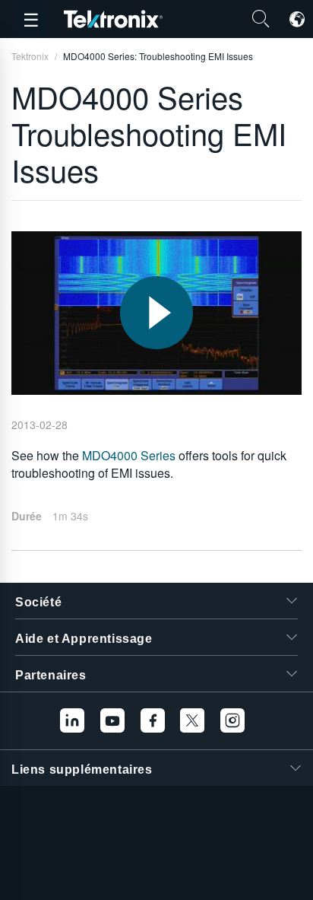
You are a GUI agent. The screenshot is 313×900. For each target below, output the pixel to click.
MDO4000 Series (128, 455)
